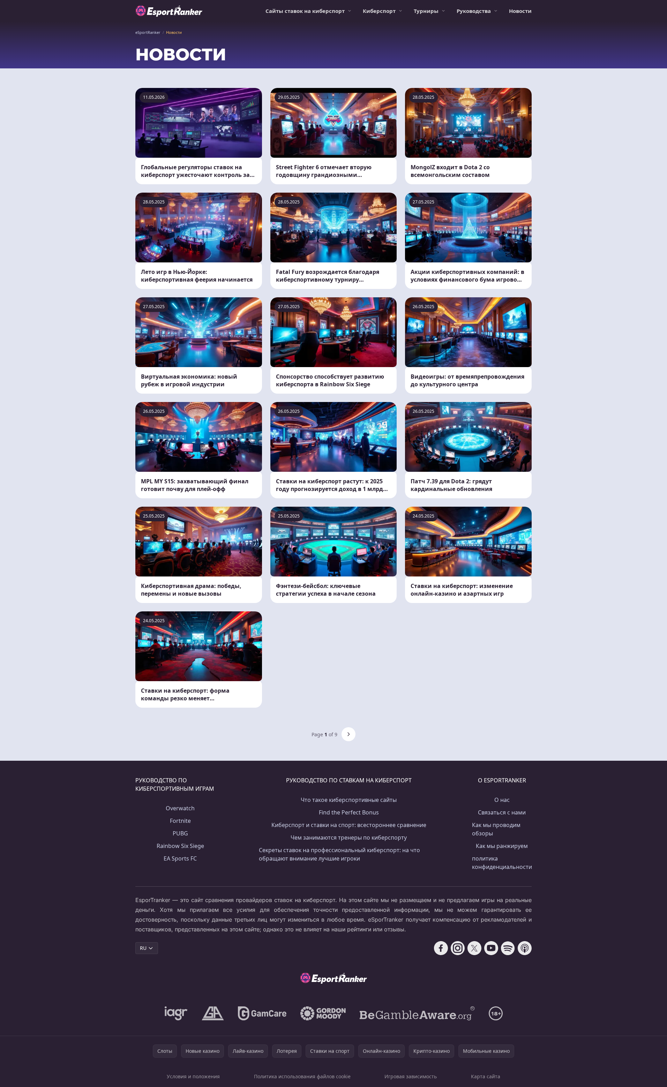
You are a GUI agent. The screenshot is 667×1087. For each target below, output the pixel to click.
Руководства (474, 10)
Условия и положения (193, 1076)
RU (143, 948)
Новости (520, 10)
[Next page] (348, 734)
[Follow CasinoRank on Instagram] (458, 948)
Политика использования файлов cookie (302, 1076)
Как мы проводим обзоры (496, 829)
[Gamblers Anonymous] (213, 1013)
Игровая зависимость (410, 1076)
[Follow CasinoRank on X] (474, 948)
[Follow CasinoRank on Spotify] (508, 948)
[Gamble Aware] (417, 1013)
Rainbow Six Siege (180, 846)
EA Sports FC (180, 858)
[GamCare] (262, 1013)
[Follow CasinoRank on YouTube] (491, 948)
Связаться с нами (502, 812)
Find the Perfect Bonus (349, 812)
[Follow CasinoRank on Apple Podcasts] (525, 948)
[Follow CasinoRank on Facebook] (441, 948)
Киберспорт (379, 10)
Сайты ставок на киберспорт (305, 10)
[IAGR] (176, 1013)
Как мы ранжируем (502, 846)
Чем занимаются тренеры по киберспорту (349, 837)
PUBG (180, 833)
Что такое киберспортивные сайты (349, 800)
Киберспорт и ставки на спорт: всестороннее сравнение (348, 825)
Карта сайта (485, 1076)
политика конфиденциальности (502, 863)
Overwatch (180, 808)
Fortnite (180, 821)
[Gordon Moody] (323, 1013)
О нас (502, 800)
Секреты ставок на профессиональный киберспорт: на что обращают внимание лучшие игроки (339, 854)
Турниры (426, 10)
